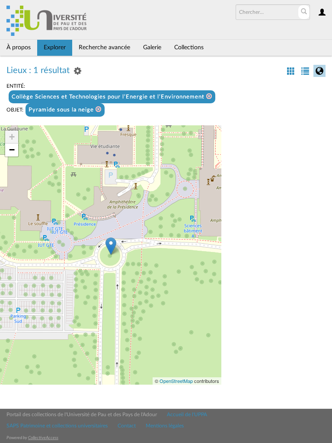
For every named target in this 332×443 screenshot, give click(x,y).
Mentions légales (165, 425)
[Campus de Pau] (110, 246)
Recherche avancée (104, 48)
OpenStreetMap (176, 380)
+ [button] (12, 136)
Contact (127, 425)
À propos (18, 48)
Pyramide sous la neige (62, 110)
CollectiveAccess (43, 438)
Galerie (152, 48)
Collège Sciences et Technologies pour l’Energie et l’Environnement (109, 97)
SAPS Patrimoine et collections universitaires (57, 425)
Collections (189, 48)
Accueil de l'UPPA (187, 414)
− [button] (12, 149)
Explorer (55, 48)
